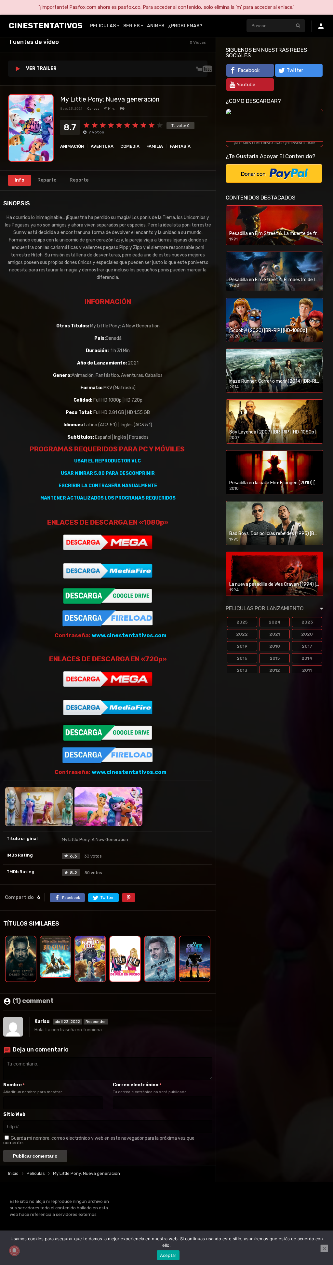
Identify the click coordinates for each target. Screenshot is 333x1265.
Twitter (294, 70)
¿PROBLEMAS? (185, 26)
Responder (96, 1021)
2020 (307, 634)
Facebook (249, 70)
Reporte (79, 180)
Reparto (47, 180)
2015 (275, 658)
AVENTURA (102, 146)
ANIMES (155, 26)
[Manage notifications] (14, 1250)
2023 (307, 622)
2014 (307, 658)
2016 (242, 658)
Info (19, 180)
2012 (274, 670)
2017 (307, 646)
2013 (242, 670)
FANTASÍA (180, 146)
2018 (274, 646)
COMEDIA (130, 146)
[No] (324, 1248)
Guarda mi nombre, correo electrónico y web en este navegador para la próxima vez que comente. (98, 1140)
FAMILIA (154, 146)
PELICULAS (103, 26)
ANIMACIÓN (72, 146)
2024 (275, 622)
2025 (241, 622)
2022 (242, 634)
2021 (274, 634)
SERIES (131, 26)
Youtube (246, 85)
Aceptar (168, 1255)
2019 (242, 646)
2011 (307, 670)
